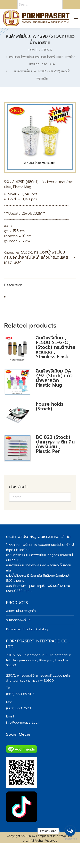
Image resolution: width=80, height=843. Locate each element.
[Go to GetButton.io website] (70, 838)
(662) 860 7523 (18, 708)
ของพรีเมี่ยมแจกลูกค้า (44, 555)
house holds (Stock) (50, 406)
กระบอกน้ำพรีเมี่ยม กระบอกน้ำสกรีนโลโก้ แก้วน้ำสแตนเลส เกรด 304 (36, 257)
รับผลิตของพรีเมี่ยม (51, 544)
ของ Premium (16, 585)
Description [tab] (13, 285)
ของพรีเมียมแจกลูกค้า (21, 610)
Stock (26, 252)
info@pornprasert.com (23, 722)
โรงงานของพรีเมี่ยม (19, 544)
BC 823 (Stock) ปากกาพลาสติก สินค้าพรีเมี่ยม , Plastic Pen (55, 444)
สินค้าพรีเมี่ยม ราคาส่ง (21, 565)
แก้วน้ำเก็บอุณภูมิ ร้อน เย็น (24, 575)
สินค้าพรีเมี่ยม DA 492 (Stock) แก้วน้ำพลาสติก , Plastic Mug (54, 378)
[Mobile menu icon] (76, 18)
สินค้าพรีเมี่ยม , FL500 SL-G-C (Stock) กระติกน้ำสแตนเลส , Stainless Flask (55, 347)
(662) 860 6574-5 (20, 693)
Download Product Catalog (27, 629)
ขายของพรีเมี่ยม (17, 555)
